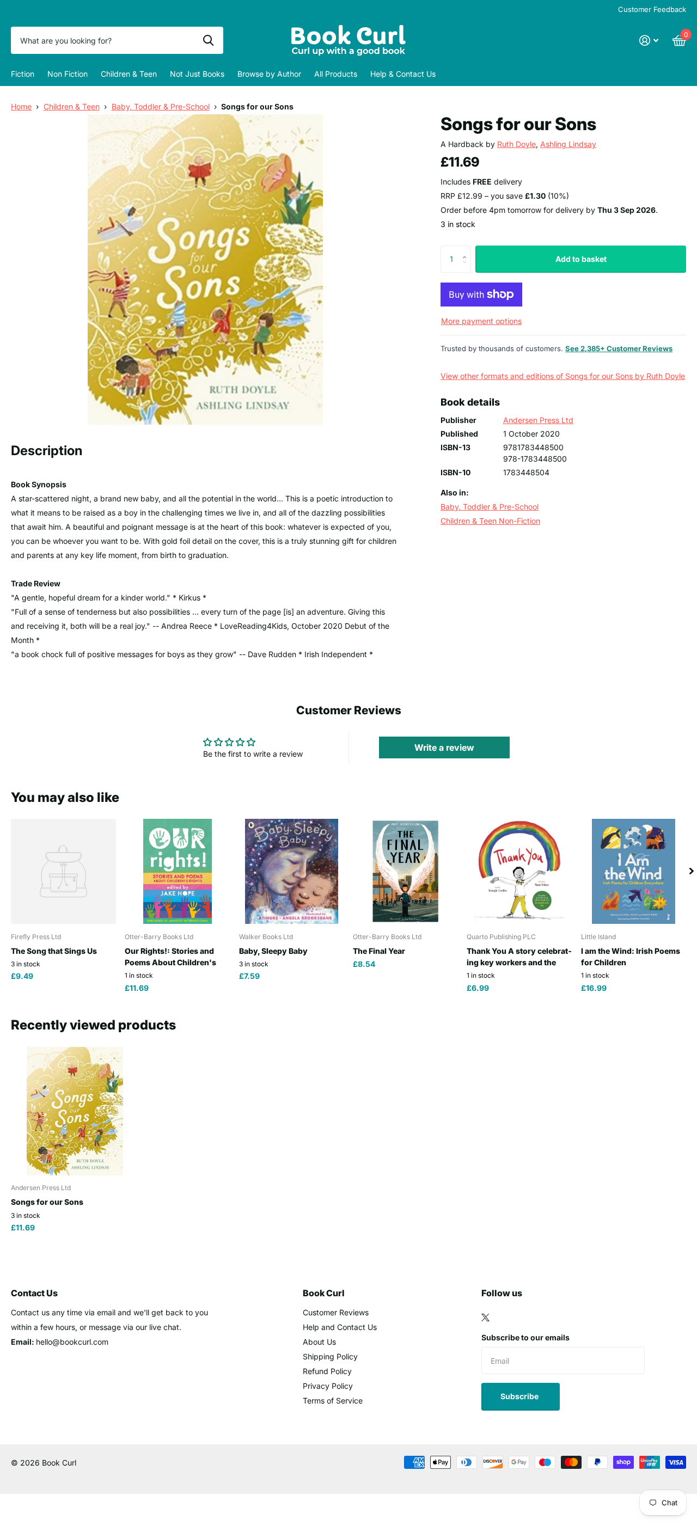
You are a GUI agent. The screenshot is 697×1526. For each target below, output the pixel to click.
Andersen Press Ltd (538, 420)
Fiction (22, 73)
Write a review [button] (444, 747)
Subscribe (520, 1396)
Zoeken (208, 40)
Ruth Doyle (516, 144)
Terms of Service (333, 1400)
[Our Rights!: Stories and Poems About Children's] (177, 871)
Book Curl (324, 1293)
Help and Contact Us (340, 1327)
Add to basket (581, 258)
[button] (466, 249)
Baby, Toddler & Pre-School (161, 106)
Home (21, 106)
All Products (335, 73)
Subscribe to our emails (525, 1337)
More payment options (481, 321)
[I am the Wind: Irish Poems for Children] (633, 871)
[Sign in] (649, 40)
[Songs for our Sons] (75, 1111)
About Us (319, 1341)
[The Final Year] (405, 871)
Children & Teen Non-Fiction (490, 520)
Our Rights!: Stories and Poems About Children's (170, 956)
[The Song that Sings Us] (63, 871)
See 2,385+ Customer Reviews (618, 348)
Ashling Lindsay (568, 144)
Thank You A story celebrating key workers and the (519, 956)
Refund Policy (327, 1371)
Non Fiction (67, 73)
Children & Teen (129, 73)
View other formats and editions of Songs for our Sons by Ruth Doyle (563, 376)
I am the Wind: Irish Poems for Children (630, 956)
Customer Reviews (336, 1312)
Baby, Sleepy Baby (273, 950)
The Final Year (379, 950)
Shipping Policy (330, 1356)
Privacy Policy (328, 1385)
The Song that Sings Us (54, 950)
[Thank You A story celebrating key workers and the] (519, 871)
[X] (485, 1317)
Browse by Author (269, 73)
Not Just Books (197, 73)
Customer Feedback (652, 9)
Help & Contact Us (403, 73)
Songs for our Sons (47, 1201)
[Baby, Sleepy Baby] (291, 871)
